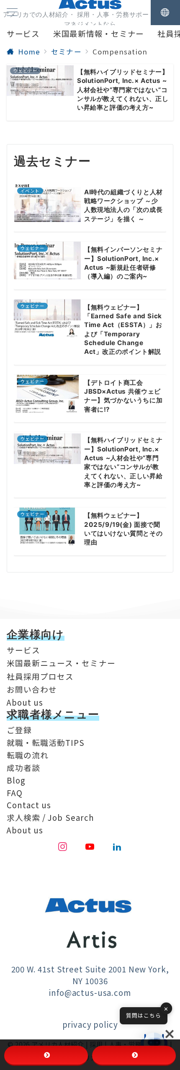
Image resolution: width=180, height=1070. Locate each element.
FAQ (15, 792)
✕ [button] (166, 1009)
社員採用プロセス (40, 676)
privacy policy (90, 1024)
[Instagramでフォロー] (62, 846)
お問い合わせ (32, 689)
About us (25, 702)
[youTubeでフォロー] (90, 846)
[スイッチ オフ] (165, 12)
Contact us (29, 804)
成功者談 (23, 767)
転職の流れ (28, 755)
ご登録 (19, 729)
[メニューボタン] (12, 12)
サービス (23, 649)
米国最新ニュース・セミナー (61, 662)
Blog (16, 780)
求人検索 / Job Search (50, 817)
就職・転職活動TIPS (46, 742)
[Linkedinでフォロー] (117, 846)
